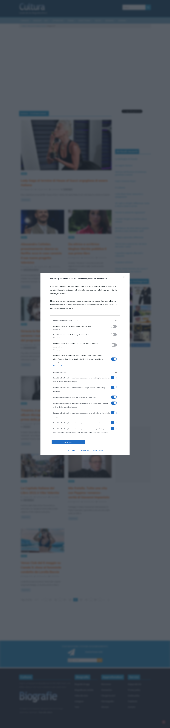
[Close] (125, 278)
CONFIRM (68, 442)
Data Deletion (72, 450)
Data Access (85, 450)
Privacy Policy (98, 450)
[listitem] (85, 320)
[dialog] (85, 364)
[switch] (114, 326)
